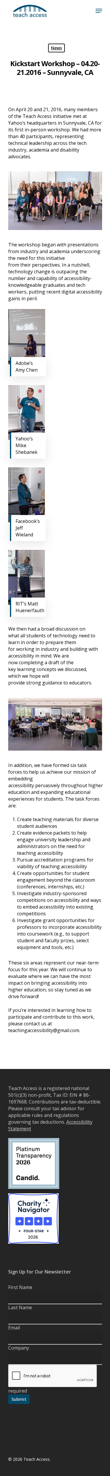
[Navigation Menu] (99, 11)
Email (14, 1327)
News (56, 48)
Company (18, 1348)
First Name (20, 1287)
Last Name (20, 1307)
